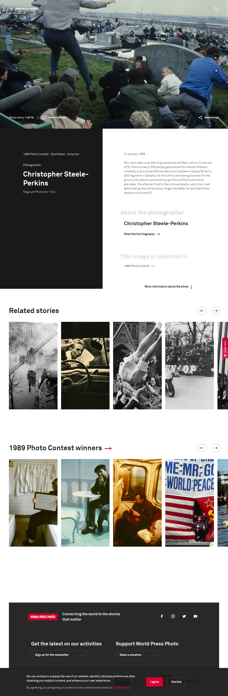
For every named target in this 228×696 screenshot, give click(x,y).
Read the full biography (139, 234)
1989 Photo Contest (26, 9)
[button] (202, 311)
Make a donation (130, 654)
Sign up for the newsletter (52, 654)
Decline (176, 681)
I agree (154, 681)
